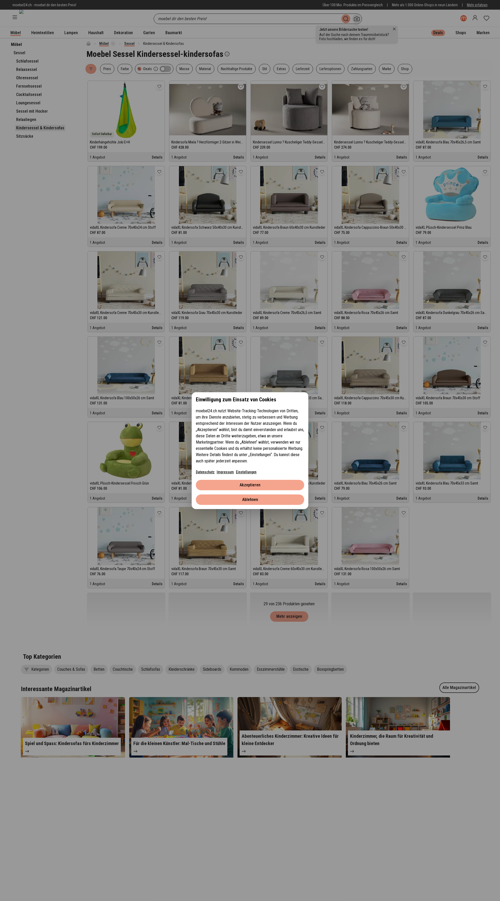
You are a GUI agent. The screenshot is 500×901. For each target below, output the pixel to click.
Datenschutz (205, 472)
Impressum (225, 472)
